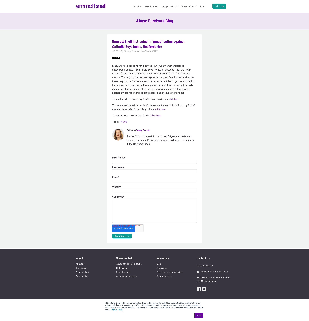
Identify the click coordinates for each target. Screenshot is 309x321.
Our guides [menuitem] (162, 268)
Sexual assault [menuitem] (123, 272)
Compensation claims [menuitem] (126, 276)
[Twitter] (204, 289)
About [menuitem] (136, 6)
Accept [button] (199, 315)
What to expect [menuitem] (152, 6)
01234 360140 (206, 265)
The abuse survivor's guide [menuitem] (169, 272)
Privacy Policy (117, 309)
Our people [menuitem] (81, 268)
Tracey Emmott (132, 51)
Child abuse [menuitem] (121, 268)
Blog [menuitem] (202, 6)
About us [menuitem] (80, 264)
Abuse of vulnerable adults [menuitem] (129, 264)
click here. (174, 99)
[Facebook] (199, 289)
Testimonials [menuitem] (82, 276)
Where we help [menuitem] (187, 6)
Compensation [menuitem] (168, 6)
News (124, 121)
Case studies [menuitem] (82, 272)
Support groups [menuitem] (164, 276)
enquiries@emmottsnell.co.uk (214, 271)
